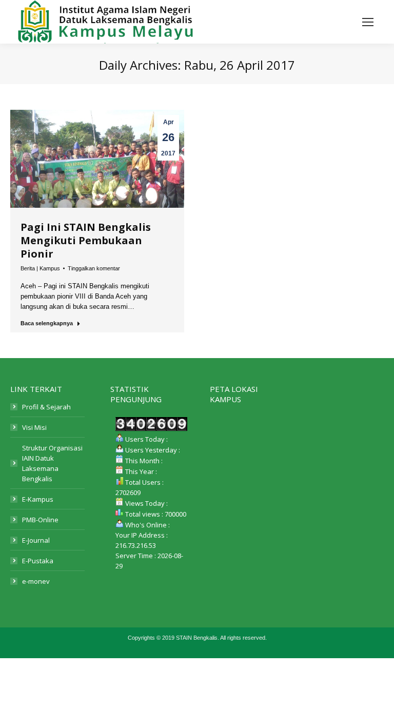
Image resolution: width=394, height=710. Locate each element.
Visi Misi (34, 427)
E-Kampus (37, 499)
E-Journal (36, 540)
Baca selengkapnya (47, 323)
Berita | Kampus (40, 268)
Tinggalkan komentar (94, 268)
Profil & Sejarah (46, 406)
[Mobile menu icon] (368, 22)
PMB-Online (40, 519)
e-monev (36, 581)
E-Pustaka (37, 560)
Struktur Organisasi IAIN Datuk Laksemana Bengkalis (52, 463)
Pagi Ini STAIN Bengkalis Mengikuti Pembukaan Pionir (86, 240)
